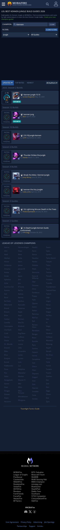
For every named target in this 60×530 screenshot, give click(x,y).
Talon (48, 265)
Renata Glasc (35, 326)
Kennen (21, 319)
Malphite (21, 369)
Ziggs (48, 391)
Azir (5, 294)
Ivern (20, 261)
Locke (20, 355)
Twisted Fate (51, 290)
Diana (6, 340)
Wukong (49, 344)
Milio (20, 387)
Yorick (48, 365)
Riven (34, 337)
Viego (48, 326)
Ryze (34, 345)
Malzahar (22, 373)
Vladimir (49, 333)
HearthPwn (35, 489)
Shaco (34, 366)
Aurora (7, 290)
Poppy (34, 296)
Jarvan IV (21, 269)
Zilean (48, 394)
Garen (6, 383)
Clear (52, 24)
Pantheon (35, 292)
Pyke (34, 299)
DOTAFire (17, 489)
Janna (20, 265)
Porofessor (17, 477)
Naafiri (34, 247)
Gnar (6, 387)
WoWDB (34, 477)
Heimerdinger (23, 247)
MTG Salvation (37, 472)
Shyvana (35, 373)
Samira (35, 348)
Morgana (21, 400)
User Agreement (12, 522)
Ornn (34, 289)
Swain (48, 247)
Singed (34, 377)
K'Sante (21, 287)
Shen (34, 370)
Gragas (7, 391)
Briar (6, 315)
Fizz (5, 373)
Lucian (20, 358)
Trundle (49, 283)
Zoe (47, 398)
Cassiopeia (8, 326)
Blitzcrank (8, 305)
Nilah (34, 269)
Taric (48, 269)
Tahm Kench (51, 258)
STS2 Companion (38, 496)
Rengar (35, 334)
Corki (6, 333)
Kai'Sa (20, 290)
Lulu (19, 362)
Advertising (37, 522)
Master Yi (22, 380)
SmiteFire (17, 487)
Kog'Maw (21, 333)
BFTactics (17, 501)
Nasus (34, 254)
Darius (6, 337)
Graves (7, 394)
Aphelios (7, 279)
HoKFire (34, 501)
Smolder (35, 391)
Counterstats (18, 479)
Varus (48, 305)
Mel (19, 383)
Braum (6, 312)
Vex (47, 319)
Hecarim (7, 401)
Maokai (21, 376)
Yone (48, 362)
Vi (46, 322)
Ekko (6, 351)
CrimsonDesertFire (38, 498)
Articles (40, 526)
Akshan (7, 258)
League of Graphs (20, 475)
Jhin (19, 279)
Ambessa (7, 265)
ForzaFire (17, 496)
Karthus (21, 301)
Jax (19, 272)
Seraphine (36, 359)
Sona (34, 395)
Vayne (48, 308)
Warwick (49, 340)
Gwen (6, 398)
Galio (6, 376)
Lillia (20, 348)
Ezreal (6, 362)
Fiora (6, 369)
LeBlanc (21, 337)
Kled (19, 330)
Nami (34, 251)
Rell (33, 321)
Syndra (48, 254)
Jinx (19, 283)
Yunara (49, 369)
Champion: (7, 24)
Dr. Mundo (8, 344)
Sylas (48, 251)
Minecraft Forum (38, 475)
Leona (20, 344)
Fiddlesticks (8, 365)
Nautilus (35, 258)
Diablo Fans (36, 491)
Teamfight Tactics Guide (30, 409)
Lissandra (22, 351)
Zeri (47, 387)
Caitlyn (6, 319)
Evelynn (7, 358)
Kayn (20, 315)
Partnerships (22, 526)
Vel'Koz (49, 315)
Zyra (48, 401)
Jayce (20, 276)
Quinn (34, 307)
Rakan (34, 310)
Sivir (33, 384)
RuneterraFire (18, 484)
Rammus (35, 314)
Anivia (6, 272)
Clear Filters (51, 30)
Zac (47, 380)
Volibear (49, 337)
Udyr (48, 297)
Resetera (17, 491)
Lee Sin (21, 340)
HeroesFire (17, 498)
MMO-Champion (38, 482)
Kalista (20, 294)
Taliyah (49, 261)
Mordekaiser (23, 396)
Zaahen (49, 376)
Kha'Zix (21, 322)
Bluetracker (36, 487)
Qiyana (35, 303)
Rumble (35, 341)
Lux (19, 365)
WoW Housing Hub (39, 479)
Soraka (35, 399)
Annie (6, 276)
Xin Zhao (49, 355)
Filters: (5, 29)
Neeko (34, 261)
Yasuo (48, 358)
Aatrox (6, 247)
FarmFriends (18, 494)
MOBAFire (17, 472)
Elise (6, 355)
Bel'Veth (7, 301)
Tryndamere (51, 287)
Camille (7, 322)
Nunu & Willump (35, 277)
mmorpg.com (36, 484)
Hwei (20, 251)
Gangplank (8, 380)
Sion (33, 381)
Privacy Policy (26, 522)
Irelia (20, 258)
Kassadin (21, 305)
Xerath (48, 351)
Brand (6, 308)
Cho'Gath (7, 330)
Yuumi (48, 373)
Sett (33, 363)
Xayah (48, 348)
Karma (20, 297)
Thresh (48, 276)
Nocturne (35, 272)
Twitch (48, 294)
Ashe (6, 283)
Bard (6, 297)
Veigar (48, 312)
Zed (47, 383)
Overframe (35, 494)
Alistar (6, 261)
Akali (6, 254)
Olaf (33, 282)
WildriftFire (17, 482)
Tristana (49, 279)
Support (32, 526)
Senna (34, 355)
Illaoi (20, 254)
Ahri (5, 251)
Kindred (21, 326)
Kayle (20, 312)
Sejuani (35, 352)
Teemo (48, 272)
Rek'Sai (35, 317)
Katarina (21, 308)
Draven (7, 348)
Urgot (48, 301)
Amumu (7, 269)
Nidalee (35, 265)
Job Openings (49, 522)
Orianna (35, 285)
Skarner (35, 388)
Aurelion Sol (9, 287)
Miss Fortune (21, 392)
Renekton (35, 330)
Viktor (48, 330)
